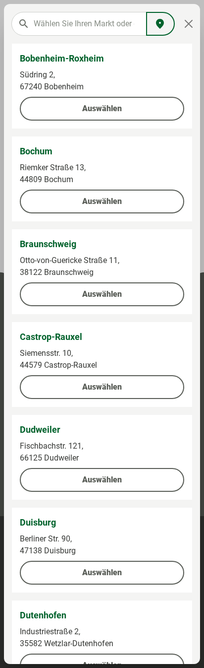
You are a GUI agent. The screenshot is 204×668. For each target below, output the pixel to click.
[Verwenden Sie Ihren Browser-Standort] (160, 24)
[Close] (189, 23)
